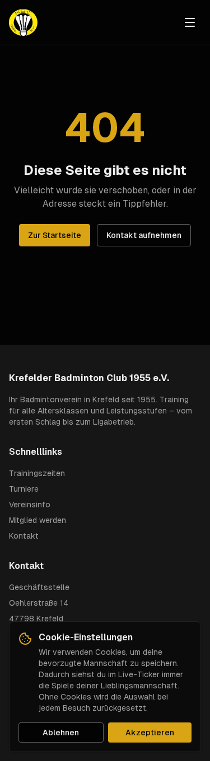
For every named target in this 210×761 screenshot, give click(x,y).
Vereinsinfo (29, 504)
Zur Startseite (54, 235)
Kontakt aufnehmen (143, 235)
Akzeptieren (149, 732)
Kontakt (24, 535)
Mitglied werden (37, 520)
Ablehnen (61, 732)
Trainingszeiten (37, 473)
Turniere (24, 488)
